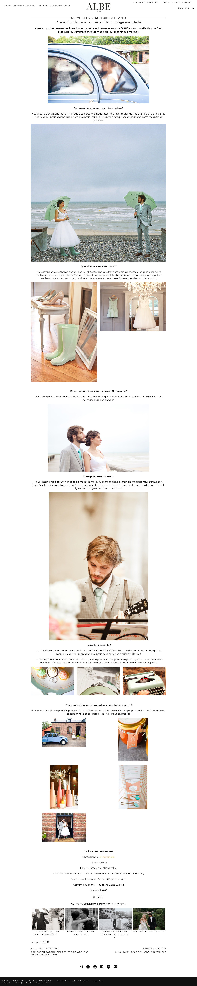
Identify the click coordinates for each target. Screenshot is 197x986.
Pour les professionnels (178, 3)
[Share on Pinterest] (48, 942)
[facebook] (88, 967)
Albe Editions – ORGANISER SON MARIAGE (31, 981)
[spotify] (108, 967)
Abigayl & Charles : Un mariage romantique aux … (114, 934)
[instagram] (81, 967)
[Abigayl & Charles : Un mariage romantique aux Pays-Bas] (115, 919)
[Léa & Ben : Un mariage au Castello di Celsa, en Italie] (149, 919)
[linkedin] (101, 967)
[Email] (115, 967)
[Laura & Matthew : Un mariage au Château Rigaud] (48, 919)
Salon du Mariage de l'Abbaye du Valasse (140, 950)
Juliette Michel (80, 18)
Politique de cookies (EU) (28, 983)
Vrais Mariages (117, 18)
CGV (48, 983)
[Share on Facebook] (45, 942)
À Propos (183, 8)
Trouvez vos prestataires (54, 5)
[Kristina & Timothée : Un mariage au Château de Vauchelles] (81, 919)
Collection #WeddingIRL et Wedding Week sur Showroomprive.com (59, 952)
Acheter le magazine (145, 3)
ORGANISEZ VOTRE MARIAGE (19, 5)
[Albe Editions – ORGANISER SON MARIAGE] (98, 6)
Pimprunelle (107, 857)
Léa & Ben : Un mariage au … (148, 931)
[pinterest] (95, 967)
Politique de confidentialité (73, 981)
